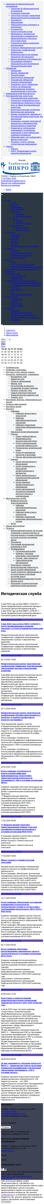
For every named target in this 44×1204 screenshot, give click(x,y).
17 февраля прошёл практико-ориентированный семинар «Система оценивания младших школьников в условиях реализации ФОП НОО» (19, 828)
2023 (3, 342)
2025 (3, 346)
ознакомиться (7, 1195)
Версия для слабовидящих (13, 183)
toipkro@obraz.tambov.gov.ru (13, 181)
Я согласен (6, 1202)
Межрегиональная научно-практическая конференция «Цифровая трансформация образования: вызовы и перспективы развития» (21, 667)
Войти (8, 189)
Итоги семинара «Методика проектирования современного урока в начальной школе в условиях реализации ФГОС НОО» (21, 952)
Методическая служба (11, 620)
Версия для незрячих (10, 185)
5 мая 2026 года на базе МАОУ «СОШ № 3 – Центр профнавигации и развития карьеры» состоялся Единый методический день (22, 627)
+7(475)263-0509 (8, 178)
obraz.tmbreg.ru (7, 1151)
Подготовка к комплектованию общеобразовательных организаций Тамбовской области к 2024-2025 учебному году (21, 1001)
